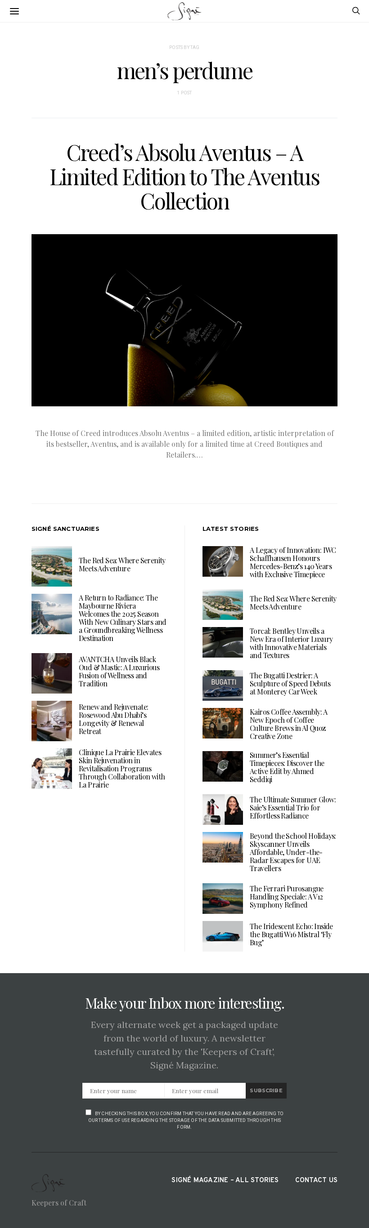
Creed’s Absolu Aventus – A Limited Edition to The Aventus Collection (184, 176)
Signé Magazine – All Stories (225, 1180)
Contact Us (316, 1180)
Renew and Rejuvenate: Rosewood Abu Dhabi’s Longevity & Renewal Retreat (113, 719)
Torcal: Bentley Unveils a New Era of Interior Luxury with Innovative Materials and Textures (291, 643)
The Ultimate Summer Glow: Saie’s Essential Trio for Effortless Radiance (293, 807)
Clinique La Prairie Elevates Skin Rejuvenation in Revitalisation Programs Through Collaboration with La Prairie (122, 768)
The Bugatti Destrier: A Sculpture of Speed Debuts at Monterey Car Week (290, 683)
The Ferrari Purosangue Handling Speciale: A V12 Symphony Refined (287, 896)
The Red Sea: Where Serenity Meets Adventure (122, 564)
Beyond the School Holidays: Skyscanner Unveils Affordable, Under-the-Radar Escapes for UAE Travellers (293, 852)
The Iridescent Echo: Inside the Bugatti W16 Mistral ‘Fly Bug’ (291, 934)
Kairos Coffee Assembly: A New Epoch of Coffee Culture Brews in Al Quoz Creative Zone (288, 724)
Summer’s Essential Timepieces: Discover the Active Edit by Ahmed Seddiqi (287, 767)
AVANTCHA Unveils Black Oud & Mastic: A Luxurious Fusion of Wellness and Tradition (119, 671)
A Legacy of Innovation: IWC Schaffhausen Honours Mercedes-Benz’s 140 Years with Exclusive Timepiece (293, 562)
